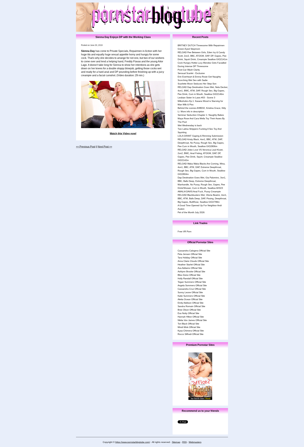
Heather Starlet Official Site (191, 264)
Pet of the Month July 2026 (191, 212)
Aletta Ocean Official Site (190, 299)
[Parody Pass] (200, 399)
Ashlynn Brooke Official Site (191, 271)
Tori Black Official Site (188, 323)
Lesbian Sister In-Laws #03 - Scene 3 (196, 97)
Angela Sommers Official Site (192, 285)
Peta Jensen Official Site (190, 254)
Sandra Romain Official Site (191, 306)
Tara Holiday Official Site (190, 257)
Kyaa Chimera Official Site (191, 330)
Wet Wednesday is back (190, 125)
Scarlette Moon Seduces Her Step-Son (197, 83)
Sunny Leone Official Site (190, 292)
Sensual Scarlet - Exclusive (191, 73)
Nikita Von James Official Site (192, 320)
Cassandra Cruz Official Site (192, 289)
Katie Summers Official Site (191, 296)
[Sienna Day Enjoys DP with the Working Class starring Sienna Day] (123, 104)
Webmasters (195, 442)
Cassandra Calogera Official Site (194, 250)
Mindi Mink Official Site (189, 327)
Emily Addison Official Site (190, 303)
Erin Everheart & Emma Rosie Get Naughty (199, 76)
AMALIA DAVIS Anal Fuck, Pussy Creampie (199, 191)
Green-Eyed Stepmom (189, 49)
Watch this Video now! (123, 133)
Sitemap (176, 442)
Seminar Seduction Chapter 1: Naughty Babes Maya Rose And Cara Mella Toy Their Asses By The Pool (201, 118)
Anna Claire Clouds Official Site (193, 261)
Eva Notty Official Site (188, 313)
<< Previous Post (85, 146)
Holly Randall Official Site (190, 278)
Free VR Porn (184, 231)
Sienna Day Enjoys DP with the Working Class (123, 37)
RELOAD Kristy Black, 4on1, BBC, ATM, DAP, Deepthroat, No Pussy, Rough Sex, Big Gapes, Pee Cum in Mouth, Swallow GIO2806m (201, 143)
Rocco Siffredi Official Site (190, 334)
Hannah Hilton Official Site (191, 316)
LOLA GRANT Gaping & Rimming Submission (200, 136)
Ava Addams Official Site (190, 268)
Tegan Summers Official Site (192, 282)
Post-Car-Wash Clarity (189, 69)
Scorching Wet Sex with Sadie (193, 80)
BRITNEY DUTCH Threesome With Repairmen (201, 45)
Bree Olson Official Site (189, 309)
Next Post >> (105, 146)
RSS (184, 442)
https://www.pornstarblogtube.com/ (132, 442)
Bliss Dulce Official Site (189, 275)
